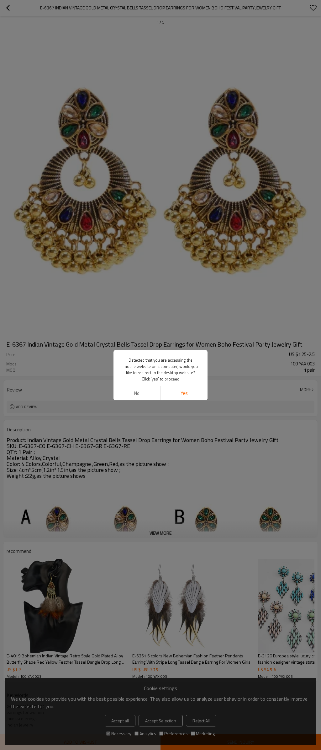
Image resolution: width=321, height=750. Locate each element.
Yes (184, 393)
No (136, 393)
